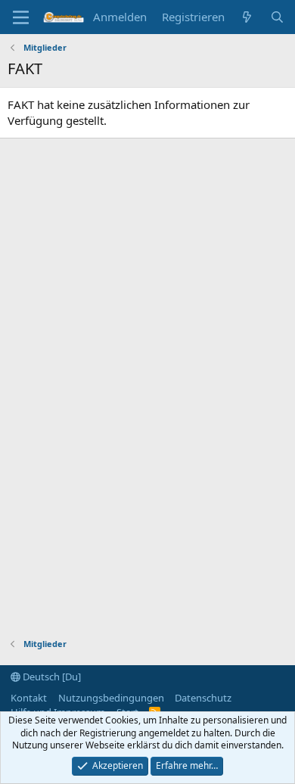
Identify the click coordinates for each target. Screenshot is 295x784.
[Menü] (21, 17)
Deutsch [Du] (50, 676)
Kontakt (29, 698)
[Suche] (277, 17)
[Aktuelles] (247, 17)
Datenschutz (203, 698)
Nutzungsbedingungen (111, 698)
